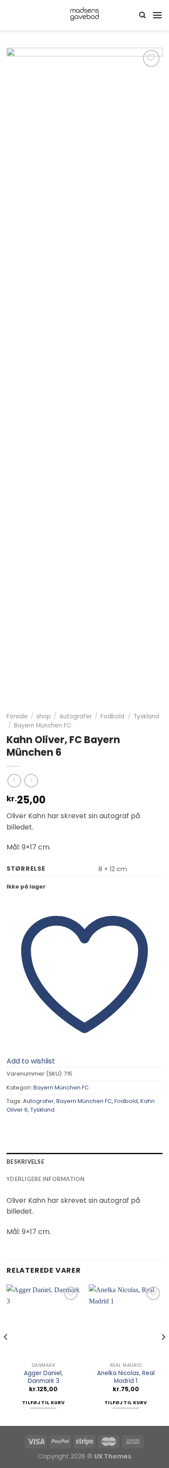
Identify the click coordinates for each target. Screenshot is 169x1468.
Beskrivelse (25, 1161)
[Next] (163, 1354)
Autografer (75, 716)
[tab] (84, 1161)
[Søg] (142, 15)
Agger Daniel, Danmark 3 (43, 1377)
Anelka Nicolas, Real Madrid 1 (126, 1377)
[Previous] (6, 1354)
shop (43, 716)
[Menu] (157, 15)
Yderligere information (45, 1178)
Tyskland (146, 716)
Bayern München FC (43, 725)
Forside (17, 716)
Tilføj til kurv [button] (43, 1402)
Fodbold (112, 716)
